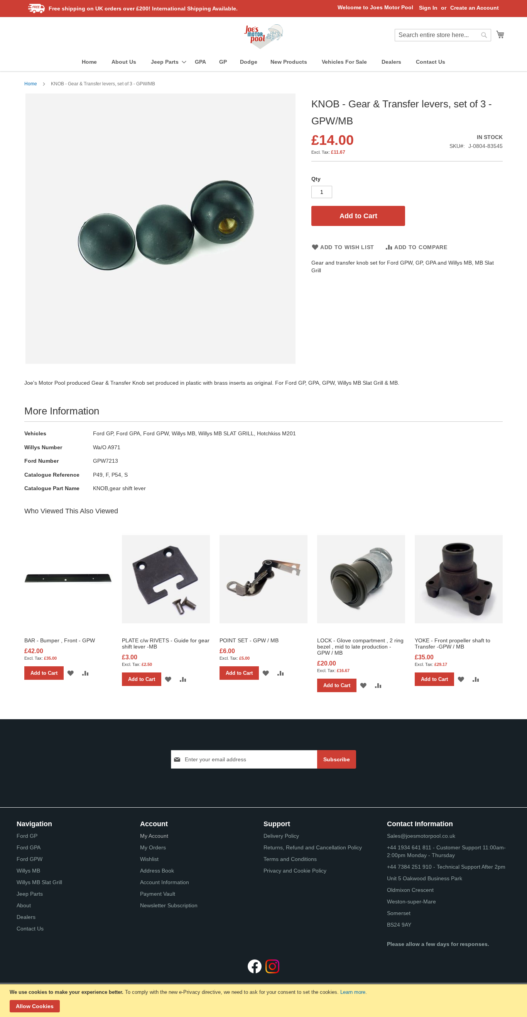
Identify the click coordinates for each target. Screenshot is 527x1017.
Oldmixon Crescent (410, 890)
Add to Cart (43, 673)
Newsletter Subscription (169, 905)
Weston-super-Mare (411, 901)
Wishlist (149, 859)
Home (30, 84)
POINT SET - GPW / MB (249, 640)
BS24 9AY (399, 925)
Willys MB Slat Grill (39, 882)
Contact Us (30, 928)
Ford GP (27, 836)
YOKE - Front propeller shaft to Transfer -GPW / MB (452, 643)
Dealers (26, 917)
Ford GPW (29, 859)
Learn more (352, 992)
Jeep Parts (30, 894)
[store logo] (263, 36)
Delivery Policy (281, 836)
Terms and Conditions (290, 859)
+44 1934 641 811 (410, 847)
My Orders (153, 847)
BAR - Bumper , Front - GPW (59, 640)
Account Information (164, 882)
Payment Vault (157, 894)
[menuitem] (89, 62)
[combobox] (443, 35)
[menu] (263, 62)
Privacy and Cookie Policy (295, 871)
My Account (154, 836)
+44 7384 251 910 (409, 867)
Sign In (428, 8)
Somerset (398, 913)
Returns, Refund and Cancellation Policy (313, 847)
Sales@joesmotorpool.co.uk (421, 836)
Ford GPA (29, 847)
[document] (264, 1000)
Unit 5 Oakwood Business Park (424, 878)
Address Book (157, 871)
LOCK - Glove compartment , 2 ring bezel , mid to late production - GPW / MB (360, 646)
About (24, 905)
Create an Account (474, 8)
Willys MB (28, 871)
